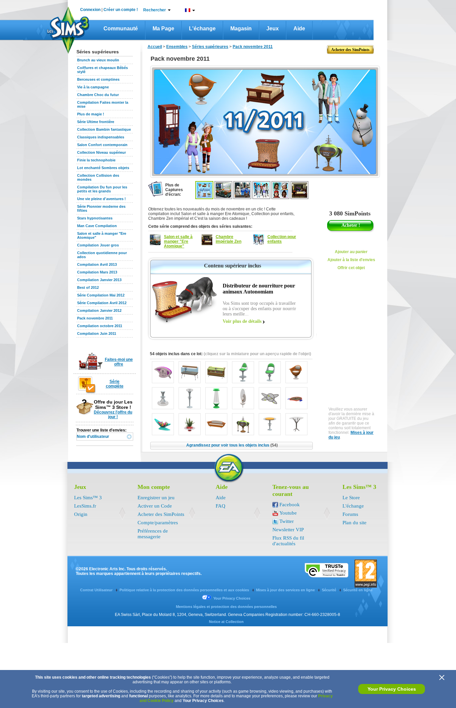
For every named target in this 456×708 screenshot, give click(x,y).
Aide (299, 28)
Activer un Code (155, 506)
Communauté (120, 28)
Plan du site (355, 522)
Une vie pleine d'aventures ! (101, 199)
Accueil (155, 46)
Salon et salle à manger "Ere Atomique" (178, 241)
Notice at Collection (226, 622)
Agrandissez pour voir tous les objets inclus (232, 445)
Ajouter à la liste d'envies (351, 259)
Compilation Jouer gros (98, 245)
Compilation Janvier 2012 (99, 310)
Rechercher (154, 10)
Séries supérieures (210, 46)
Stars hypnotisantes (94, 218)
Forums (350, 514)
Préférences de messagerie (153, 533)
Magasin (241, 28)
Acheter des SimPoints (161, 514)
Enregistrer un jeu (156, 497)
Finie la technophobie (96, 160)
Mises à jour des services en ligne (286, 590)
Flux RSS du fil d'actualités (288, 540)
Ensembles (177, 46)
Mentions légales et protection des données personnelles (226, 607)
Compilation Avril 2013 (97, 264)
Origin (80, 514)
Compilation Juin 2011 (96, 333)
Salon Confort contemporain (102, 145)
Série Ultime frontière (95, 122)
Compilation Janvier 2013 (99, 280)
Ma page (163, 28)
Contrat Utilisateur (96, 590)
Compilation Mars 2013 (97, 272)
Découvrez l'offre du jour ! (113, 414)
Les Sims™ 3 (88, 497)
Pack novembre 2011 (95, 318)
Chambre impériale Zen (228, 239)
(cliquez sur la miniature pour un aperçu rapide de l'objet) (257, 353)
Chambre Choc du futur (98, 95)
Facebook (289, 504)
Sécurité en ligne (358, 590)
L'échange (202, 28)
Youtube (288, 513)
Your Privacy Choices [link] (231, 598)
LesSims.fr (85, 506)
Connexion (90, 9)
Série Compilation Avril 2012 (102, 303)
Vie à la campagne (93, 87)
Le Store (351, 497)
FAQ (220, 506)
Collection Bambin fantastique (104, 129)
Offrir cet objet (351, 267)
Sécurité (329, 590)
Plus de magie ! (90, 114)
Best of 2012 (88, 287)
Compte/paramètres (158, 522)
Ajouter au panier (351, 251)
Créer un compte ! (120, 9)
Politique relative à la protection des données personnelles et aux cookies (185, 590)
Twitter (286, 521)
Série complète (115, 384)
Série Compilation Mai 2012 (101, 295)
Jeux (272, 28)
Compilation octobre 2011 (99, 326)
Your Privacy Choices (392, 689)
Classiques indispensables (100, 137)
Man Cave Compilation (97, 226)
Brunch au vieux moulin (98, 60)
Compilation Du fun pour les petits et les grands (102, 189)
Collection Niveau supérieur (101, 152)
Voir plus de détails (242, 321)
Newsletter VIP (288, 529)
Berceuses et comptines (98, 79)
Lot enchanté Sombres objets (103, 168)
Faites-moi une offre (119, 362)
